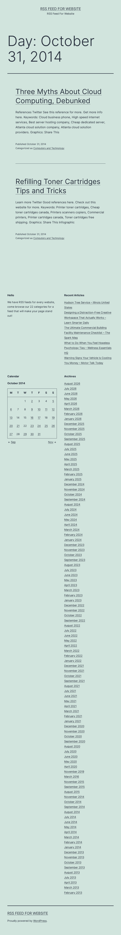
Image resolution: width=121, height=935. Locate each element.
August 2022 (72, 625)
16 (32, 417)
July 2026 (70, 388)
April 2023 (70, 585)
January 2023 (72, 600)
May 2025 (70, 459)
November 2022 (74, 610)
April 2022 (70, 645)
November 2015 (74, 781)
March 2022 (71, 650)
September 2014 (74, 806)
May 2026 (70, 398)
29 (25, 434)
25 (46, 425)
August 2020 (72, 746)
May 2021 (70, 701)
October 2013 (72, 862)
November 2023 (74, 549)
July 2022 (70, 630)
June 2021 (70, 695)
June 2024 (71, 514)
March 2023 (71, 590)
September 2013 (74, 867)
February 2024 (73, 534)
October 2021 (72, 675)
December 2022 (74, 605)
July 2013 (70, 877)
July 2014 (70, 817)
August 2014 (72, 812)
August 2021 (72, 685)
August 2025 (72, 444)
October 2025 (73, 434)
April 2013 (70, 882)
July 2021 (70, 690)
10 (39, 409)
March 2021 (71, 711)
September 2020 (74, 741)
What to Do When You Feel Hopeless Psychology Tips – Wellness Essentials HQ (87, 347)
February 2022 (73, 655)
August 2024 (72, 504)
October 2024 (73, 494)
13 (11, 417)
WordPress (40, 920)
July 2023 (70, 570)
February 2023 (73, 595)
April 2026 (70, 403)
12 (53, 409)
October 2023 (73, 554)
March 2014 (71, 837)
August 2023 (72, 564)
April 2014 (70, 832)
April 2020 (70, 766)
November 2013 (74, 857)
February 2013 (73, 892)
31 (39, 434)
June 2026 (70, 393)
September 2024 (74, 499)
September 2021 (74, 680)
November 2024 (74, 489)
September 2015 (74, 786)
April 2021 (70, 706)
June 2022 (70, 635)
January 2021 (72, 721)
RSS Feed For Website (60, 9)
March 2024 (72, 529)
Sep (13, 442)
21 (18, 425)
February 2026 (73, 413)
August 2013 (72, 872)
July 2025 (70, 449)
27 (11, 434)
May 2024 (70, 519)
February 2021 (73, 716)
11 (46, 409)
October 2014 (72, 801)
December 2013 (74, 852)
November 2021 (74, 670)
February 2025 (73, 474)
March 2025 (71, 469)
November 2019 (74, 771)
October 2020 (73, 736)
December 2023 (74, 544)
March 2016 (71, 776)
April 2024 (70, 524)
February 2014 (73, 842)
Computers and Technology (48, 148)
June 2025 (70, 454)
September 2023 (74, 559)
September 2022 (74, 620)
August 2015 (72, 791)
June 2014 (70, 822)
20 (11, 425)
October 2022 (73, 615)
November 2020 (74, 731)
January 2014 (72, 847)
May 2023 (70, 580)
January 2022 (72, 660)
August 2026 (72, 383)
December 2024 (74, 484)
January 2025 (72, 479)
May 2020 (70, 761)
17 (39, 417)
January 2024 (73, 539)
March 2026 (71, 408)
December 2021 (74, 665)
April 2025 (70, 464)
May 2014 (70, 827)
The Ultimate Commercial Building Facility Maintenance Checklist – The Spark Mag (87, 332)
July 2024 (70, 509)
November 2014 (74, 796)
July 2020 (70, 751)
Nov (50, 442)
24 (39, 425)
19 (53, 417)
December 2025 (74, 423)
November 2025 (74, 428)
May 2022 (70, 640)
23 (32, 425)
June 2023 (70, 575)
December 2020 (74, 726)
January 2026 (72, 418)
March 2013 (71, 887)
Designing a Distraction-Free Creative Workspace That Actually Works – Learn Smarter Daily (87, 317)
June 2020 (70, 756)
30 (32, 434)
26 (53, 425)
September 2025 (74, 439)
